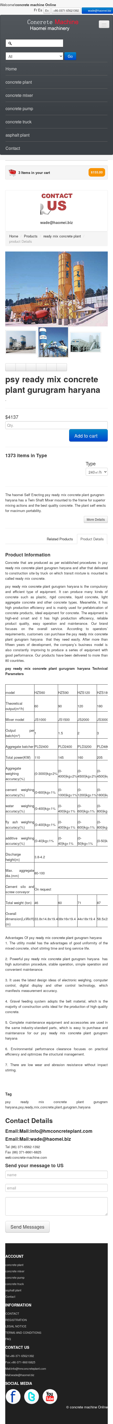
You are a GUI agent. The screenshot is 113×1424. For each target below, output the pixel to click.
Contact (13, 148)
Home (11, 69)
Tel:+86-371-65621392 (19, 1356)
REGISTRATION (16, 1320)
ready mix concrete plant (62, 236)
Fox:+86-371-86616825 (20, 1362)
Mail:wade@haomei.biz (45, 1138)
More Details (96, 519)
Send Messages (27, 1226)
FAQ (8, 1339)
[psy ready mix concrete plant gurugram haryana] (56, 288)
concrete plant (19, 82)
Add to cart (86, 435)
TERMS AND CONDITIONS (23, 1332)
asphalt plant (17, 135)
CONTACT (12, 1313)
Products (31, 236)
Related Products (60, 538)
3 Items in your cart (34, 172)
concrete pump (19, 108)
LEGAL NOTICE (15, 1326)
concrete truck (19, 122)
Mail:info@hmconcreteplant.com (56, 1130)
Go (70, 56)
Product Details (92, 538)
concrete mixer (19, 95)
